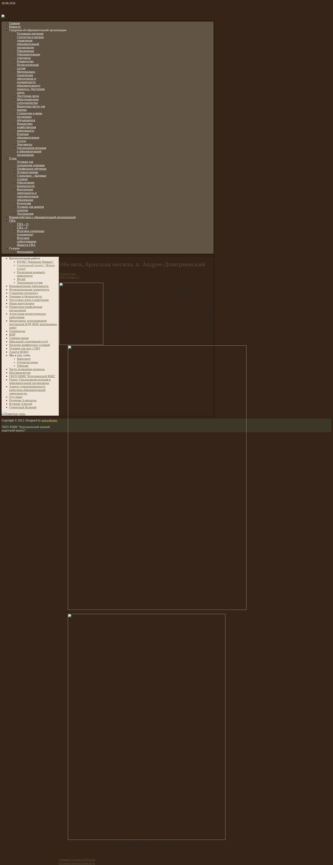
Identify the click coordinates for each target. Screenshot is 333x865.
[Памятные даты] (13, 413)
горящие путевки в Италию (77, 859)
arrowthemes (49, 420)
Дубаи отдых (67, 273)
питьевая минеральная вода (77, 863)
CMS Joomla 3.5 (69, 277)
